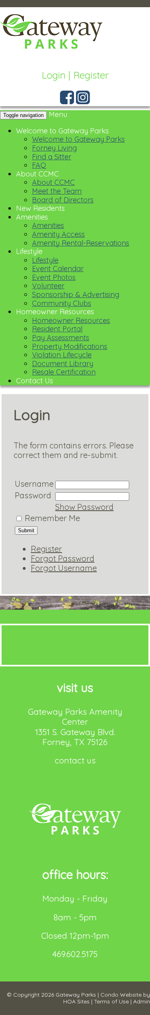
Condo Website (121, 994)
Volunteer (48, 285)
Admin (141, 1001)
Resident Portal (57, 328)
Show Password (84, 507)
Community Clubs (61, 303)
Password (33, 495)
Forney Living (54, 148)
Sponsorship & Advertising (75, 294)
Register (91, 75)
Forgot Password (62, 558)
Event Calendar (58, 268)
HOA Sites (76, 1001)
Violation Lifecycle (62, 354)
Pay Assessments (60, 337)
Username (34, 484)
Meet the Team (57, 191)
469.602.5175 (75, 954)
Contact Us (34, 380)
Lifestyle (29, 251)
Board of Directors (63, 199)
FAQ (39, 165)
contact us (75, 760)
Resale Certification (64, 372)
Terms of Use (111, 1001)
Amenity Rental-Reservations (80, 243)
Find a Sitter (51, 156)
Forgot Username (64, 568)
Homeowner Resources (55, 311)
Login (54, 75)
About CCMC (37, 173)
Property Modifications (69, 346)
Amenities (32, 217)
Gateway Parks (76, 994)
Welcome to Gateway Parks (62, 130)
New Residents (40, 208)
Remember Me (52, 518)
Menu (58, 114)
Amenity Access (58, 234)
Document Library (62, 363)
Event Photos (54, 277)
